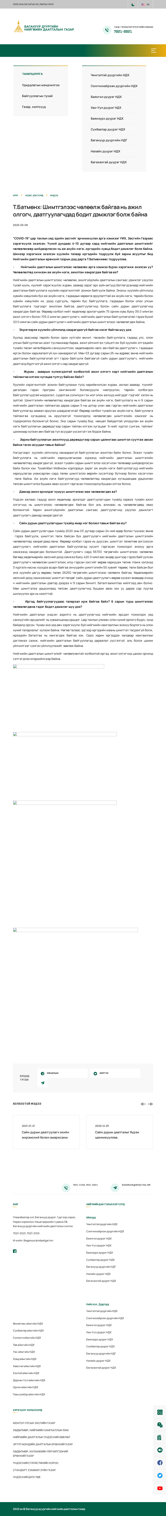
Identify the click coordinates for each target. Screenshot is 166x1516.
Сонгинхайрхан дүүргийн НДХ (114, 86)
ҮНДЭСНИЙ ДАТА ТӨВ (26, 1477)
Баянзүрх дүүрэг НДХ (107, 118)
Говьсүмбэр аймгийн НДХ (29, 1394)
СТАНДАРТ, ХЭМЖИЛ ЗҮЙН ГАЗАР (34, 1470)
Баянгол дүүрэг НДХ (106, 97)
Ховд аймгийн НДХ (25, 1359)
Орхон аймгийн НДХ (25, 1387)
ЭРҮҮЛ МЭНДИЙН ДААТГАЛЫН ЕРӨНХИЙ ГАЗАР (43, 1444)
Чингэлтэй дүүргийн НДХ (110, 75)
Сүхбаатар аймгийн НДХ (28, 1330)
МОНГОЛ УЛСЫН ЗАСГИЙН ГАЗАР (34, 1423)
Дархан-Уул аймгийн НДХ (29, 1380)
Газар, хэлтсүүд (34, 107)
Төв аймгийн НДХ (24, 1345)
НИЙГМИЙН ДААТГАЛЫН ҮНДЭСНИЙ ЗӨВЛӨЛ (41, 1437)
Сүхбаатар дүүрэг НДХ (108, 129)
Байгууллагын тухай (37, 96)
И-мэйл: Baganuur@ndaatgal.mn (33, 1240)
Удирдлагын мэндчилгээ (40, 85)
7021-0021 (123, 32)
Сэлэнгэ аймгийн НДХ (27, 1338)
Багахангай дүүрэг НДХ (109, 162)
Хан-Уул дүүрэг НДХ (106, 107)
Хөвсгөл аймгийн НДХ (27, 1366)
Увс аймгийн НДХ (24, 1352)
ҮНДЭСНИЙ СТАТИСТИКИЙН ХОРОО (35, 1463)
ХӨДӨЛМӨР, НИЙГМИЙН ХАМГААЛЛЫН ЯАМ (41, 1430)
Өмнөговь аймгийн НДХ (28, 1323)
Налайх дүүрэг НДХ (105, 151)
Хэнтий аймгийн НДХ (26, 1373)
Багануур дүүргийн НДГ (109, 140)
